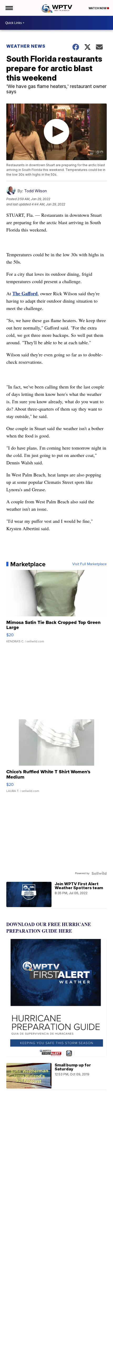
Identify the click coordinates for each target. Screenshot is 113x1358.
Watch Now (98, 8)
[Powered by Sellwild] (99, 873)
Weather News (25, 46)
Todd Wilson (35, 190)
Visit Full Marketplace (89, 564)
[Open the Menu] (9, 7)
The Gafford (25, 293)
